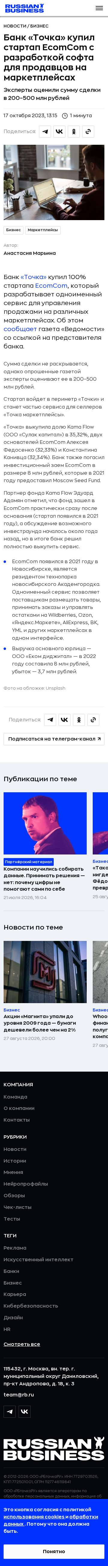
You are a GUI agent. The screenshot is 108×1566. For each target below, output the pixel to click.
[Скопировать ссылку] (88, 132)
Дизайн (13, 1317)
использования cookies (34, 1517)
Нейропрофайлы (26, 1184)
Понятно (54, 1551)
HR (7, 1329)
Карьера (15, 1294)
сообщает (20, 329)
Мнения (13, 1172)
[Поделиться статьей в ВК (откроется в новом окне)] (59, 132)
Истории (15, 1161)
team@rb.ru (19, 1395)
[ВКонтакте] (25, 1412)
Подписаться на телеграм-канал (51, 739)
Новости (15, 26)
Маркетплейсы (43, 230)
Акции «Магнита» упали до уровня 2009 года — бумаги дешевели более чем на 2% (40, 1023)
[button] (99, 8)
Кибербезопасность (31, 1306)
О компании (19, 1108)
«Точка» (33, 277)
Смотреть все (22, 1344)
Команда (15, 1097)
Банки (11, 1271)
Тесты (12, 1219)
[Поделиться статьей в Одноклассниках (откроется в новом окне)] (74, 132)
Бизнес (39, 26)
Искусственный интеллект (39, 1259)
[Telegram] (10, 1412)
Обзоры (14, 1195)
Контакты (17, 1120)
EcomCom (51, 286)
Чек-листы (18, 1207)
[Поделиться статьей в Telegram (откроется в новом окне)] (45, 132)
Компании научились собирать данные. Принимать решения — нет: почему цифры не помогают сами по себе (44, 879)
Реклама (15, 1248)
